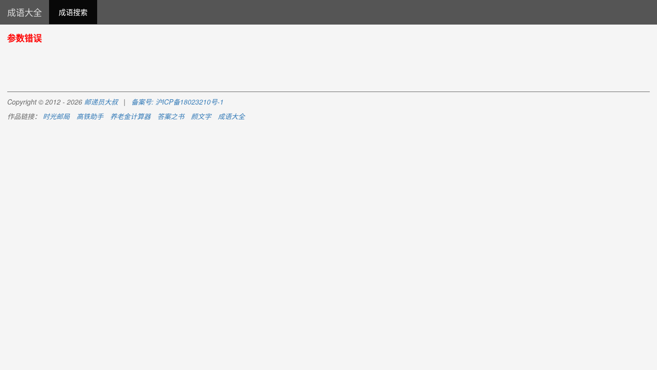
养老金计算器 (130, 116)
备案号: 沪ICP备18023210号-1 (177, 101)
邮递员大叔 (101, 101)
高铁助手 (89, 116)
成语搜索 (73, 12)
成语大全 (24, 12)
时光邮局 (56, 116)
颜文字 (201, 116)
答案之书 (170, 116)
